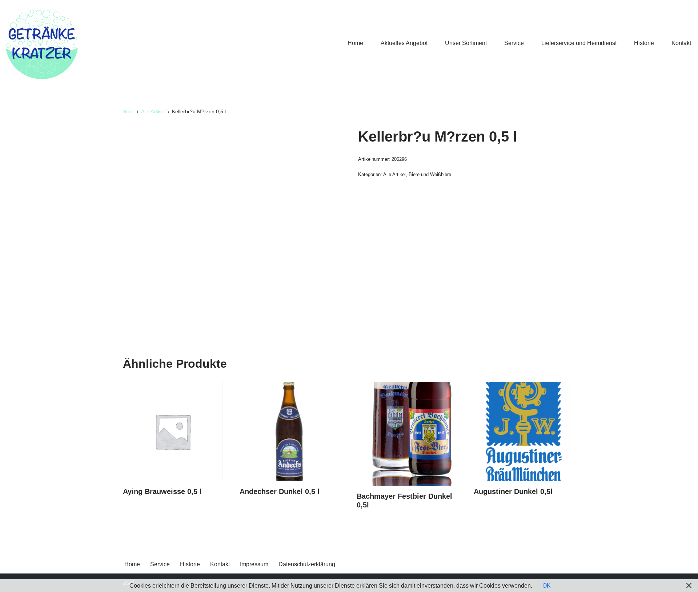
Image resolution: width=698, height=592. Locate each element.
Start (128, 111)
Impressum (254, 564)
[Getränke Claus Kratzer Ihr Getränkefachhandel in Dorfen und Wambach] (41, 43)
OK (546, 586)
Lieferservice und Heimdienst (579, 43)
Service (514, 43)
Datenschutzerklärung (306, 564)
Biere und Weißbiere (430, 174)
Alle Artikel (153, 111)
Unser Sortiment (466, 43)
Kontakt (681, 43)
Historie (644, 43)
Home (355, 43)
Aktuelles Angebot (404, 43)
